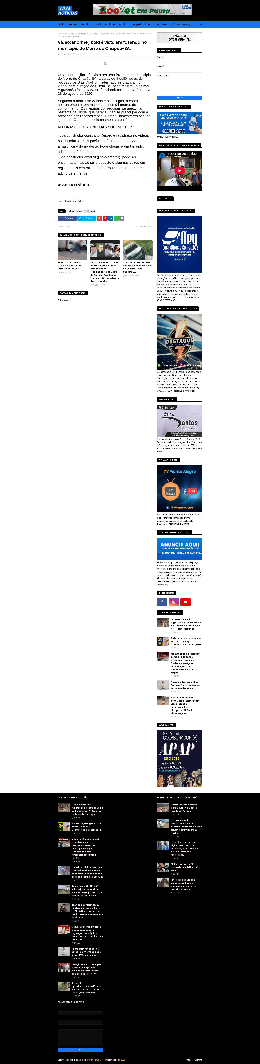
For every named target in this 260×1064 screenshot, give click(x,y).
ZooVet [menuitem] (73, 24)
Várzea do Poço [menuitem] (182, 24)
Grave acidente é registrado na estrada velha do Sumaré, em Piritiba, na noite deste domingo (186, 624)
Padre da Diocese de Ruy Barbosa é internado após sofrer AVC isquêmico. (185, 685)
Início (189, 1060)
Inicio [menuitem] (61, 24)
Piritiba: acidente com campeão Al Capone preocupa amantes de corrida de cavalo (183, 884)
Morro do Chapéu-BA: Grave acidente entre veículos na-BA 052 (70, 265)
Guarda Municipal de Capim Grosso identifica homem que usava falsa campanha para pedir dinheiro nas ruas (87, 872)
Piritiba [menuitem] (123, 24)
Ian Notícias (65, 54)
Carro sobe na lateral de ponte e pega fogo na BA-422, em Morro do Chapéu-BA (137, 267)
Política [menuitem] (110, 24)
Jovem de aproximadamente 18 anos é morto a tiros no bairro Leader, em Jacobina (86, 988)
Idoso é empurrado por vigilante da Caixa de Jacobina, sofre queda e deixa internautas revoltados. (184, 848)
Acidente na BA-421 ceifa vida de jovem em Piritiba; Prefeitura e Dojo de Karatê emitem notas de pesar (87, 891)
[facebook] (162, 602)
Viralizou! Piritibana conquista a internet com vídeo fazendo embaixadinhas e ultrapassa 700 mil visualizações (185, 705)
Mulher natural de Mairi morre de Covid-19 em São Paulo (185, 867)
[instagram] (174, 602)
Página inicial (64, 33)
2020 (123, 1060)
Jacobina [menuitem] (162, 24)
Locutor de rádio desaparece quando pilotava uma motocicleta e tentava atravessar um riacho (186, 826)
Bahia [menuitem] (86, 24)
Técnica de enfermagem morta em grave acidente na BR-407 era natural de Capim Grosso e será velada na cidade (87, 911)
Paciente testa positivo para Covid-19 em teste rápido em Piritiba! (184, 808)
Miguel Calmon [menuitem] (142, 24)
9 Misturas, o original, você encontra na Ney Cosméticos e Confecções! (186, 641)
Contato (198, 1060)
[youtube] (185, 602)
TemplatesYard (101, 1060)
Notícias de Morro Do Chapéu (85, 33)
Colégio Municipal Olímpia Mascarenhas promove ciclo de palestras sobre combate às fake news (86, 969)
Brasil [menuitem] (97, 24)
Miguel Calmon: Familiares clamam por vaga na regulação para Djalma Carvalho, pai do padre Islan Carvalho (87, 933)
